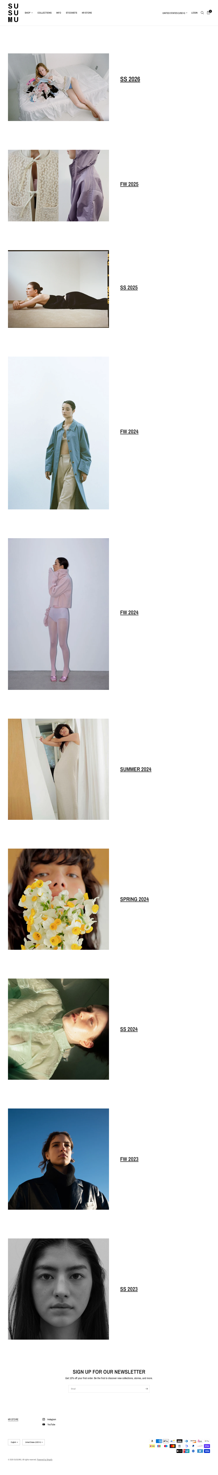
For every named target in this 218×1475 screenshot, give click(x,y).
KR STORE (87, 12)
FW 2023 (129, 1159)
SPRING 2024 (134, 899)
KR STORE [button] (13, 1419)
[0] (207, 13)
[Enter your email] (146, 1389)
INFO (58, 12)
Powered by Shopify (44, 1459)
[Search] (202, 13)
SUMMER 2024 (135, 769)
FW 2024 (129, 431)
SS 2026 (130, 79)
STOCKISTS (71, 12)
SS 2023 (129, 1289)
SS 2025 (129, 287)
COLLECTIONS (45, 12)
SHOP (27, 12)
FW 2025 (129, 184)
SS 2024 (129, 1029)
